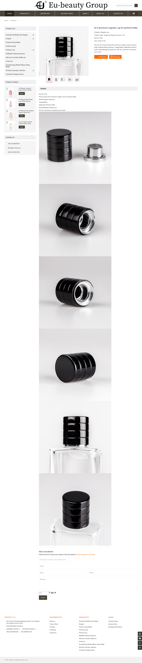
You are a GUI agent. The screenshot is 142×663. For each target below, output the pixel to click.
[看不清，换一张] (52, 593)
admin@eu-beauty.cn (28, 629)
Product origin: (99, 35)
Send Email (101, 57)
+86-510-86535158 (14, 143)
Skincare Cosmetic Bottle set (16, 57)
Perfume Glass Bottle (13, 42)
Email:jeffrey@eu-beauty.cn (14, 626)
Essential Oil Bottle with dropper (17, 35)
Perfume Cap (10, 50)
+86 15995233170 (26, 632)
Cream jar (9, 61)
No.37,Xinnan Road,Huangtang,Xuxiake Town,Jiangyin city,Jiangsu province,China (23, 622)
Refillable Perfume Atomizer (15, 53)
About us (52, 621)
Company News (113, 621)
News (85, 13)
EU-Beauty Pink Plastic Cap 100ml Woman (26, 100)
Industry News (112, 624)
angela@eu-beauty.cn (13, 629)
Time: (96, 41)
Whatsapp (116, 57)
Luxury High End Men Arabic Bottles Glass (25, 122)
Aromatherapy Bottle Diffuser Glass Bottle (91, 644)
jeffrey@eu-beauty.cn (14, 148)
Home (9, 13)
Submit (43, 597)
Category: (97, 32)
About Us (100, 13)
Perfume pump (11, 46)
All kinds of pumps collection (15, 70)
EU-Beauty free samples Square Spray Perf (26, 111)
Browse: (97, 38)
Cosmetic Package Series (15, 74)
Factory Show (67, 13)
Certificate (45, 13)
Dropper (8, 38)
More (21, 93)
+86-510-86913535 (14, 152)
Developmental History (115, 627)
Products (24, 13)
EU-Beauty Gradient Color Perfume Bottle (25, 89)
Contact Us (118, 13)
